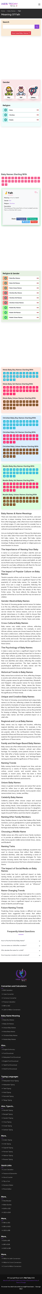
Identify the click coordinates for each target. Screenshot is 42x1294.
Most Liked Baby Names (20, 33)
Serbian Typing (8, 1129)
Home (3, 11)
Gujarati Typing (8, 1147)
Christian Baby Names (10, 1035)
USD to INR (6, 1230)
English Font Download (10, 1061)
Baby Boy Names (8, 1020)
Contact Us (13, 1280)
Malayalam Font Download (11, 1057)
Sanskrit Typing (8, 1118)
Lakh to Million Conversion (11, 1009)
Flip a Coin (6, 1181)
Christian (12, 203)
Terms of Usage (21, 1282)
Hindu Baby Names (9, 1031)
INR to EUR (6, 1244)
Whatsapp (33, 219)
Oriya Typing (7, 1122)
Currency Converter (9, 998)
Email (35, 222)
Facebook (22, 219)
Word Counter (8, 1177)
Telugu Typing (7, 1100)
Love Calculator (8, 1169)
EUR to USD (7, 1208)
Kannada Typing (8, 1096)
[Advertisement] (21, 152)
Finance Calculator (9, 1002)
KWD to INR (7, 1248)
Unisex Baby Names (9, 1027)
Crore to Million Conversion (12, 1266)
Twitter (26, 222)
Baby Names (11, 11)
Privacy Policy (22, 1280)
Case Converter (8, 994)
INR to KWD (7, 1226)
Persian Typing (8, 1151)
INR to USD (6, 1005)
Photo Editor (7, 1189)
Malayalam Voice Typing (11, 1080)
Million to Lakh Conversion (11, 1258)
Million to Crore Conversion (12, 1262)
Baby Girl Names (8, 1023)
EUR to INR (6, 1240)
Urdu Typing (7, 1144)
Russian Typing (8, 1159)
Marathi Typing (8, 1110)
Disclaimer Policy (33, 1280)
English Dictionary (9, 1049)
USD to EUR (7, 1212)
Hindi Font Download (10, 1069)
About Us (6, 1280)
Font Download (8, 1053)
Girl (10, 200)
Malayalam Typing (9, 1084)
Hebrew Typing (8, 1155)
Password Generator (10, 1173)
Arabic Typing (7, 1140)
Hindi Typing (7, 1092)
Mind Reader (7, 1200)
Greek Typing (7, 1126)
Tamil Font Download (10, 1065)
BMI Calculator (8, 990)
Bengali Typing (8, 1114)
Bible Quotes (7, 1204)
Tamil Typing (7, 1088)
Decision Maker (8, 1185)
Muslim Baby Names (9, 1039)
